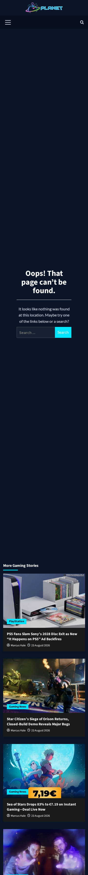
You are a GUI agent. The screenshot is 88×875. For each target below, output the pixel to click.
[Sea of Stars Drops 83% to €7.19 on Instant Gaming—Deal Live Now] (44, 771)
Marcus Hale (18, 645)
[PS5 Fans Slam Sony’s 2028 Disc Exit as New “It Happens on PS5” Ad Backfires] (44, 601)
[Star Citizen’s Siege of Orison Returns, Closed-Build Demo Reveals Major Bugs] (44, 686)
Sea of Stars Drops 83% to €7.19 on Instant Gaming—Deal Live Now (41, 807)
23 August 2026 (40, 645)
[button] (8, 22)
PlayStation (16, 621)
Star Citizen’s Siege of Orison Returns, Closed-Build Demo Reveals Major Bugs (38, 722)
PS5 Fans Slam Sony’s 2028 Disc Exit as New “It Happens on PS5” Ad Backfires (42, 636)
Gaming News (17, 707)
